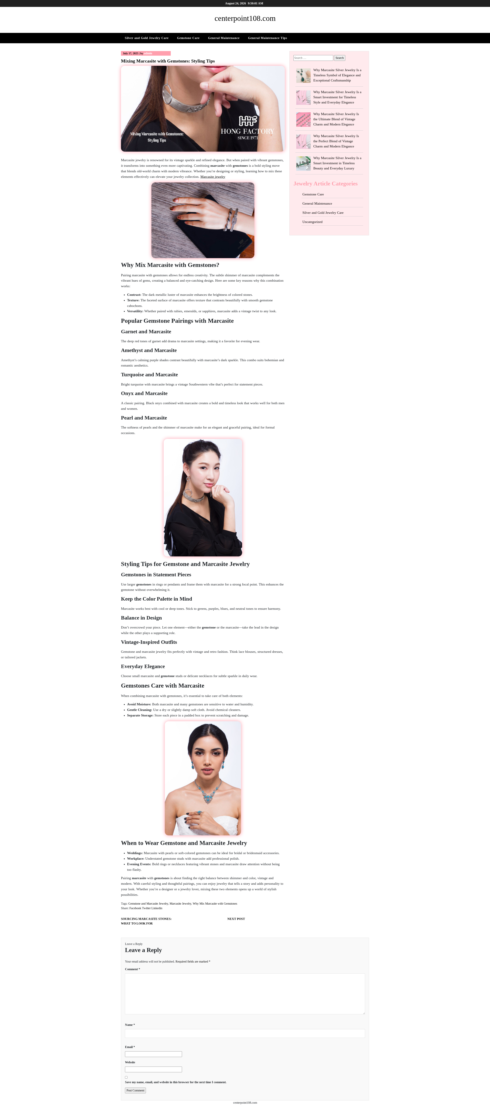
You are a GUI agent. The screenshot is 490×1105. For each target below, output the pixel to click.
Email (130, 1047)
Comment (132, 969)
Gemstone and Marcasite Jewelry (148, 903)
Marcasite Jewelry (180, 903)
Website (130, 1062)
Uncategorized (312, 222)
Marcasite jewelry (212, 177)
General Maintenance (224, 38)
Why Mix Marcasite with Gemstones (215, 903)
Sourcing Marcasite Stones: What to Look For (146, 921)
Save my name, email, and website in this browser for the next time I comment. (175, 1082)
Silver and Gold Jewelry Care (147, 38)
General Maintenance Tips (267, 38)
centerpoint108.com (245, 18)
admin (148, 53)
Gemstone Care (188, 38)
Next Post (236, 918)
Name (130, 1024)
